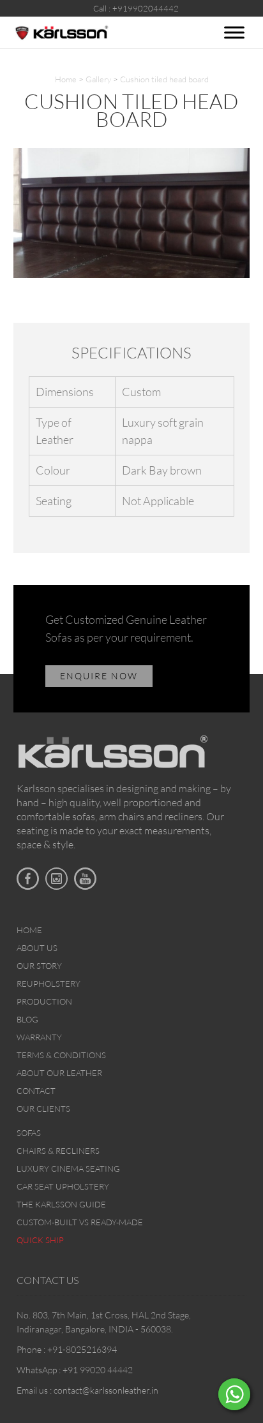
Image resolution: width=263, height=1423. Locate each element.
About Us (37, 948)
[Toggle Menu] (234, 32)
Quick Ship (40, 1240)
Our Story (39, 966)
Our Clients (43, 1108)
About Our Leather (59, 1073)
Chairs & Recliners (58, 1151)
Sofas (29, 1133)
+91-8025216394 (82, 1349)
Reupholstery (48, 983)
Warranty (39, 1037)
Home (66, 79)
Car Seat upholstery (63, 1186)
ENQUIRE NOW (99, 675)
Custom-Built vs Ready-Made (80, 1222)
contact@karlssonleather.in (106, 1390)
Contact (36, 1091)
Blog (27, 1019)
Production (44, 1001)
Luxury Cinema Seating (68, 1168)
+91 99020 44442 (98, 1369)
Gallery (98, 79)
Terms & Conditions (61, 1055)
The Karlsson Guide (61, 1204)
